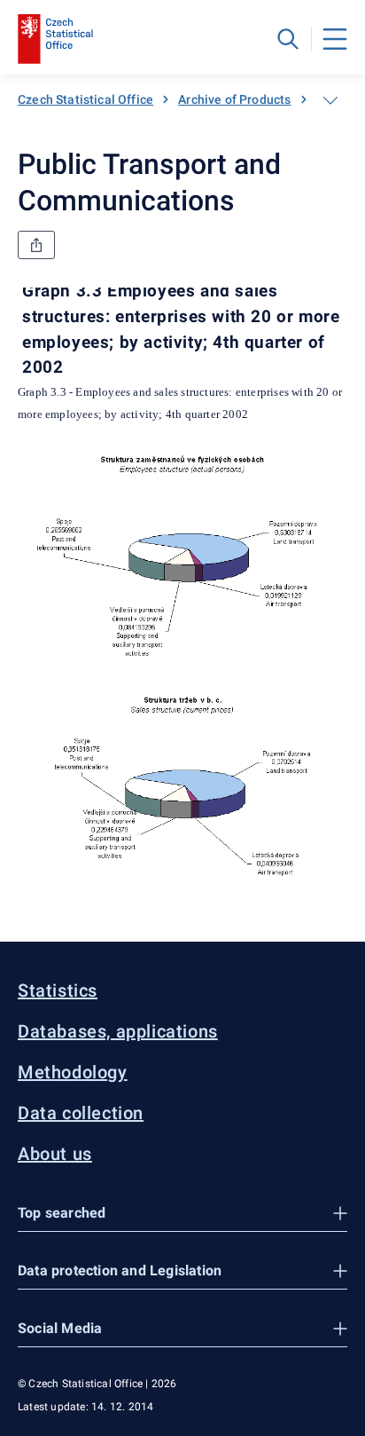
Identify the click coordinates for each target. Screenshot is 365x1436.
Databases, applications (118, 1031)
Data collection (81, 1113)
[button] (182, 1213)
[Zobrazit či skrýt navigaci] (330, 100)
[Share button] (36, 245)
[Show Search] (288, 39)
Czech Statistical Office (85, 99)
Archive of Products (234, 99)
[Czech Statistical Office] (55, 39)
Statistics (57, 990)
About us (55, 1153)
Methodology (73, 1072)
